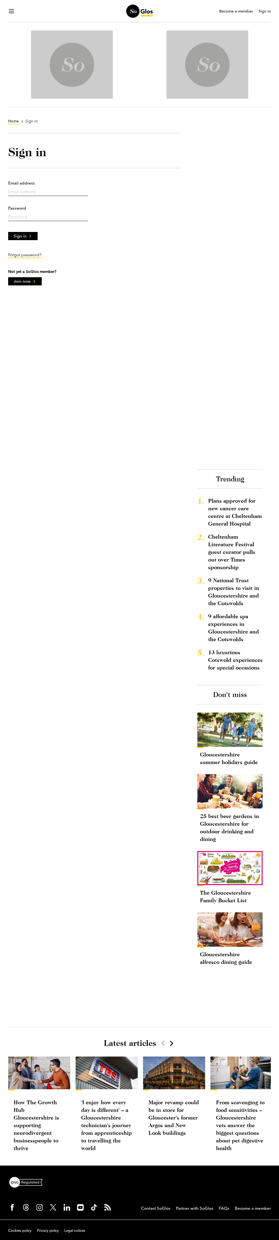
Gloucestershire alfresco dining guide (226, 958)
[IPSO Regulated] (28, 1182)
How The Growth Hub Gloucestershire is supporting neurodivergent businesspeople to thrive (36, 1125)
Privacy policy (48, 1230)
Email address (21, 183)
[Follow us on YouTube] (80, 1207)
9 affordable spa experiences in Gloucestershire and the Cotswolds (233, 627)
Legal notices (74, 1230)
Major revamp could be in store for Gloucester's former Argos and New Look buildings (173, 1117)
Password (17, 208)
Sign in (265, 11)
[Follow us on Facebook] (12, 1207)
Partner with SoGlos (194, 1208)
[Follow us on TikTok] (94, 1207)
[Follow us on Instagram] (39, 1207)
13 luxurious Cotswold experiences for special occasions (235, 660)
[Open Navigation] (11, 11)
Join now (22, 281)
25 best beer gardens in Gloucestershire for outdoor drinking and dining (229, 827)
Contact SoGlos (156, 1208)
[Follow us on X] (53, 1207)
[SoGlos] (139, 11)
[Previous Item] (163, 1043)
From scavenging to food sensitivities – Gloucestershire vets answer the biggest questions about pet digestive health (240, 1125)
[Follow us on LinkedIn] (67, 1207)
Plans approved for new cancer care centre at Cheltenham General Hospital (235, 512)
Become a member (236, 11)
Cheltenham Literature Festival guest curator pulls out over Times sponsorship (231, 551)
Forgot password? (24, 254)
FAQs (224, 1208)
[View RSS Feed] (108, 1207)
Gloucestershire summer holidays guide (229, 758)
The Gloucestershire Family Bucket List (225, 896)
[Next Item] (171, 1043)
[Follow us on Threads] (26, 1207)
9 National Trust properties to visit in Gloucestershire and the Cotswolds (233, 591)
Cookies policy (20, 1230)
